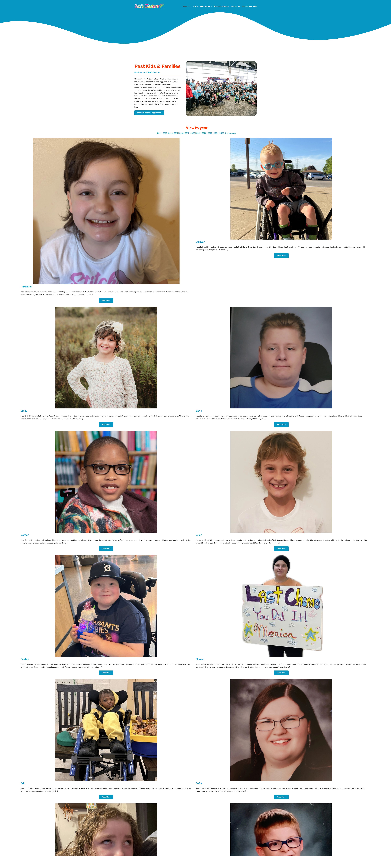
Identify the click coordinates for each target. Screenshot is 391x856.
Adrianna (26, 286)
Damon (25, 535)
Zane (199, 410)
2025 (222, 133)
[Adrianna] (106, 139)
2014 (159, 133)
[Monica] (281, 556)
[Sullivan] (281, 139)
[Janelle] (106, 804)
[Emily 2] (106, 307)
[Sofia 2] (281, 680)
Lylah (199, 535)
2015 (165, 133)
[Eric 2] (106, 680)
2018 (181, 133)
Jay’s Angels (230, 133)
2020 (192, 133)
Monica (200, 659)
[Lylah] (281, 432)
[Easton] (106, 556)
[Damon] (106, 432)
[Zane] (281, 307)
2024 (216, 133)
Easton (25, 659)
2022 (204, 133)
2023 (210, 133)
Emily (24, 410)
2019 (187, 133)
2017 (176, 133)
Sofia (199, 783)
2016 (170, 133)
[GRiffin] (281, 804)
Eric (23, 783)
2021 (198, 133)
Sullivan (200, 241)
